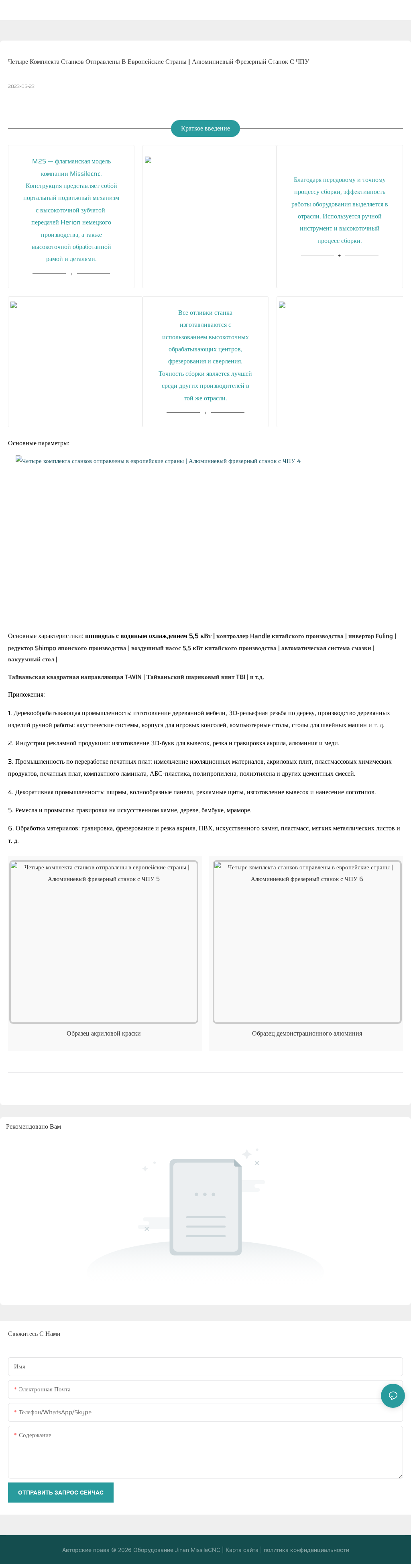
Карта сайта (241, 1549)
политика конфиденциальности (305, 1549)
